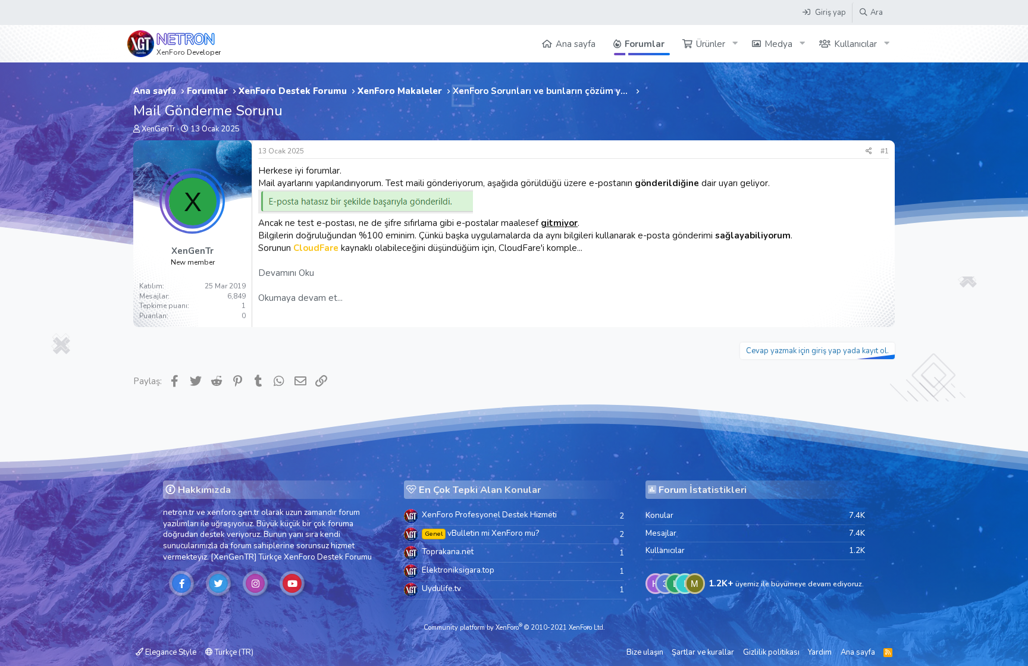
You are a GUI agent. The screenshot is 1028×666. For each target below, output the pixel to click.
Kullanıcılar (855, 44)
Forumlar (645, 44)
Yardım (820, 652)
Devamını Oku (286, 273)
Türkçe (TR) (233, 652)
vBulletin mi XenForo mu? (482, 533)
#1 (884, 151)
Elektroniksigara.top (458, 570)
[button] (734, 44)
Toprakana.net (448, 551)
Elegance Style (169, 652)
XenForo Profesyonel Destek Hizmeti (489, 514)
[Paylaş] (868, 151)
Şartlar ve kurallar (703, 652)
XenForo (299, 557)
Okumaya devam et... (300, 298)
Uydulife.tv (441, 588)
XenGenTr (158, 129)
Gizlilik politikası (771, 652)
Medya (778, 44)
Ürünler (710, 44)
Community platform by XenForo (514, 627)
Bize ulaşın (644, 652)
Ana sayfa (576, 44)
